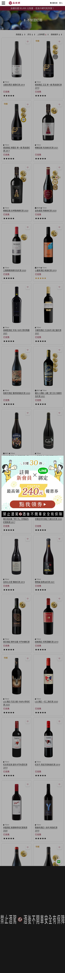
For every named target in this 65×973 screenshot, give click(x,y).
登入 (61, 3)
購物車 (55, 3)
